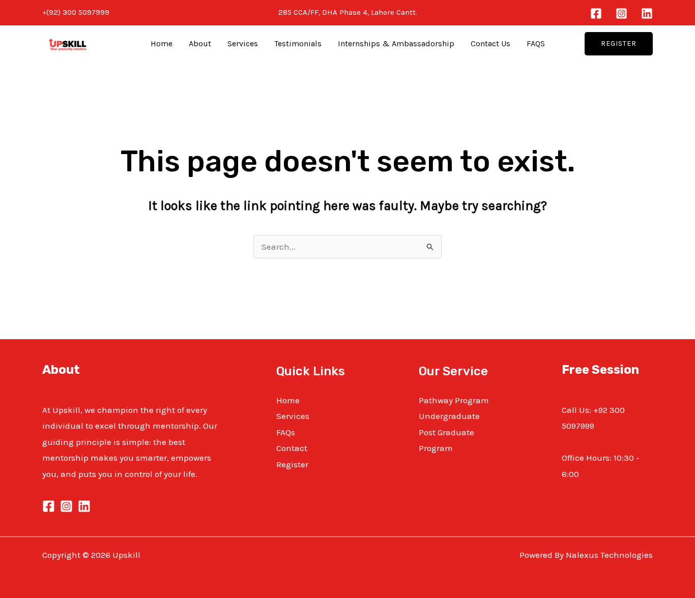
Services (242, 43)
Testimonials (298, 43)
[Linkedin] (647, 13)
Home (161, 43)
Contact (291, 448)
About (200, 43)
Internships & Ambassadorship (396, 43)
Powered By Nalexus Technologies (586, 555)
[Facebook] (596, 13)
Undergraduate (449, 416)
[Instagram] (621, 13)
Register (292, 464)
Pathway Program (454, 400)
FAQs (285, 432)
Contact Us (490, 43)
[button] (619, 43)
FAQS (536, 43)
